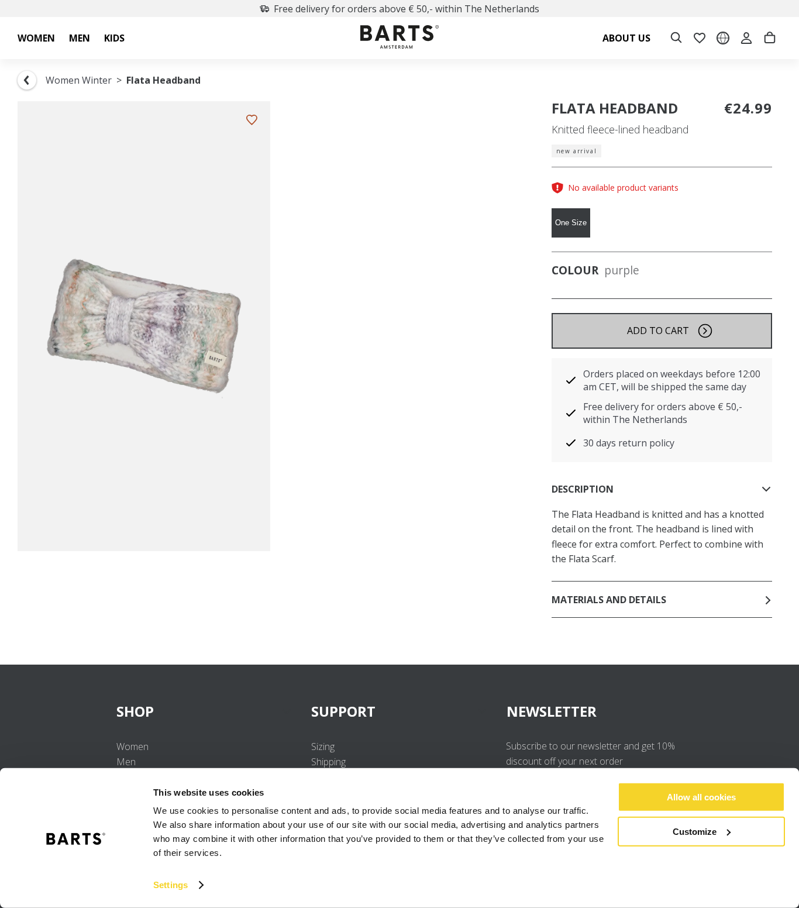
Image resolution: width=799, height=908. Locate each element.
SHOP (135, 711)
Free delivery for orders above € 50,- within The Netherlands (406, 8)
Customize (695, 831)
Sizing (323, 746)
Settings (170, 885)
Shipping (328, 761)
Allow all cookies (701, 797)
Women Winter (79, 80)
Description (583, 489)
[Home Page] (399, 38)
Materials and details (609, 599)
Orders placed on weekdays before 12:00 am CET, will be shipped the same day (671, 380)
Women (132, 746)
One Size (571, 222)
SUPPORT (343, 711)
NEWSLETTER (552, 711)
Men (126, 761)
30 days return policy (628, 442)
